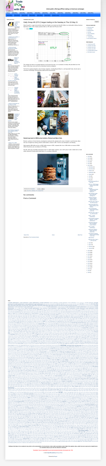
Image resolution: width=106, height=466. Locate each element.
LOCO (64, 375)
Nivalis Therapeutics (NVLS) (71, 389)
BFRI (59, 322)
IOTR (80, 366)
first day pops (72, 352)
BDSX (94, 321)
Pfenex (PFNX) (31, 399)
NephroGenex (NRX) (62, 388)
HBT (38, 361)
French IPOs (50, 354)
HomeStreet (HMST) (78, 362)
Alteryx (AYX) (12, 314)
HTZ (41, 363)
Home (8, 12)
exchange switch (23, 350)
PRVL (19, 402)
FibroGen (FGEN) (20, 352)
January (90, 248)
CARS (33, 329)
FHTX (9, 352)
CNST (61, 334)
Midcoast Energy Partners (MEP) (92, 382)
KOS (38, 371)
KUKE (74, 371)
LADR (97, 371)
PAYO (20, 397)
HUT (51, 363)
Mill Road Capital (38, 383)
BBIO (66, 321)
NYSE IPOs (89, 29)
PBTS (31, 397)
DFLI (97, 341)
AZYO (41, 321)
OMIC (77, 393)
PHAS (52, 399)
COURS (9, 337)
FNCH (43, 353)
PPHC (35, 401)
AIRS (93, 312)
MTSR (43, 386)
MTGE (33, 386)
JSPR (72, 369)
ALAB (19, 313)
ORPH (77, 395)
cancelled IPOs (91, 327)
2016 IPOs (90, 12)
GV (17, 361)
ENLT (59, 348)
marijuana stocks (66, 378)
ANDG (38, 316)
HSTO (34, 363)
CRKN (57, 337)
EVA (61, 349)
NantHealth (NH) (84, 386)
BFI (57, 322)
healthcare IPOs (65, 361)
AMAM (26, 314)
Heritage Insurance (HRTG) (93, 361)
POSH (87, 400)
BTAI (49, 326)
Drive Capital (57, 343)
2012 (89, 265)
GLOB (83, 357)
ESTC (35, 349)
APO (26, 317)
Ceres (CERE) (47, 330)
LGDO (57, 374)
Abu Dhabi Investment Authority (51, 309)
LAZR (57, 373)
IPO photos (95, 366)
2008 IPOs (54, 304)
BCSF (85, 321)
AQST (82, 317)
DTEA (81, 343)
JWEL (91, 369)
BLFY (11, 325)
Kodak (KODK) (34, 371)
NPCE (67, 390)
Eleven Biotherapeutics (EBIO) (72, 346)
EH (51, 346)
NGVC (46, 389)
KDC (42, 370)
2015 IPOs (9, 15)
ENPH (61, 348)
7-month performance (61, 308)
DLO (75, 342)
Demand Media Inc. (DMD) (69, 341)
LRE (26, 377)
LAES (9, 373)
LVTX (85, 377)
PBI (22, 397)
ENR (63, 348)
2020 (89, 250)
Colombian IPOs (95, 334)
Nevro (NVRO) (78, 388)
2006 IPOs (46, 304)
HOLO (56, 362)
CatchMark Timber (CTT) (50, 329)
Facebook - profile (47, 350)
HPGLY (20, 363)
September (91, 172)
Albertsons (30, 313)
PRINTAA (64, 401)
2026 (89, 156)
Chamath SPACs (90, 330)
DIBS (24, 342)
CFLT (74, 330)
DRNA (66, 343)
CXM (87, 338)
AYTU (33, 321)
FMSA (41, 353)
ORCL (69, 395)
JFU (20, 369)
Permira (78, 397)
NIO (60, 389)
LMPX (49, 375)
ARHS (58, 318)
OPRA (49, 395)
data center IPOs (56, 339)
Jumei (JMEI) (77, 369)
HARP (31, 361)
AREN (53, 318)
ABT (42, 309)
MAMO (23, 378)
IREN (36, 367)
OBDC (72, 392)
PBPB (28, 397)
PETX (23, 399)
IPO (86, 366)
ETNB (42, 349)
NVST (43, 392)
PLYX (69, 400)
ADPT (45, 310)
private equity (74, 401)
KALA (97, 369)
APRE (72, 317)
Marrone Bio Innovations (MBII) (19, 379)
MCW (95, 379)
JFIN (16, 369)
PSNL (32, 402)
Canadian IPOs (85, 327)
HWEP (56, 363)
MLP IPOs (80, 383)
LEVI (32, 374)
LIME (91, 374)
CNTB (66, 334)
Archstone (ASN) (31, 318)
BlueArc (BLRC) (36, 325)
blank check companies (88, 323)
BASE (59, 321)
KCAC (39, 370)
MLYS (83, 383)
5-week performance (91, 306)
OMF (72, 393)
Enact (18, 348)
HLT (49, 362)
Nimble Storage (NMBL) (54, 389)
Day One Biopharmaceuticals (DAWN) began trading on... (93, 190)
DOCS (11, 343)
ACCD (66, 309)
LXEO (95, 377)
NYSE (61, 392)
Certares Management (57, 330)
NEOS (57, 388)
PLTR (65, 400)
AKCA (11, 313)
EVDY (68, 349)
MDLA (11, 381)
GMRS (31, 358)
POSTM (15, 401)
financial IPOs (43, 352)
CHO (22, 333)
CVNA (76, 338)
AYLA (30, 321)
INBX (63, 365)
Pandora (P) (43, 396)
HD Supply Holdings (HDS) (53, 361)
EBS (97, 345)
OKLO (41, 393)
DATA (52, 339)
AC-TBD (61, 309)
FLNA (15, 353)
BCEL (82, 321)
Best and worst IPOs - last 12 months (44, 322)
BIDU (70, 322)
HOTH (13, 363)
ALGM (59, 313)
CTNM (32, 338)
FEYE (88, 350)
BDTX (97, 321)
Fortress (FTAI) (76, 353)
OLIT (52, 393)
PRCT (44, 401)
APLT (20, 317)
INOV (27, 366)
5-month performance (81, 306)
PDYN (44, 397)
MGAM (97, 381)
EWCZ (18, 350)
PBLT (26, 397)
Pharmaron (49, 399)
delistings (35, 341)
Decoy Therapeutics (14, 341)
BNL (50, 325)
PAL (35, 396)
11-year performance (72, 302)
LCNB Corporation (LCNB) (77, 373)
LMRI (51, 375)
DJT (70, 342)
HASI (33, 361)
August (90, 174)
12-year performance (80, 302)
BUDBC (70, 326)
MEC (28, 381)
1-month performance (13, 302)
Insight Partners (37, 366)
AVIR (14, 321)
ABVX (59, 309)
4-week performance (61, 306)
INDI (82, 365)
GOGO (48, 358)
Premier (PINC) (48, 401)
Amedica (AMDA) (55, 314)
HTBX (36, 363)
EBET (93, 345)
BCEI (80, 321)
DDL (95, 339)
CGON (80, 330)
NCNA (44, 388)
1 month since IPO (91, 44)
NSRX (90, 390)
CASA (37, 329)
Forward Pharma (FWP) (84, 353)
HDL (59, 361)
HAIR (26, 361)
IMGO (39, 365)
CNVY (73, 334)
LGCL (52, 374)
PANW (47, 396)
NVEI (35, 392)
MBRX (68, 379)
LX (90, 377)
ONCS (94, 393)
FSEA (86, 354)
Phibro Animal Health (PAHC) (66, 399)
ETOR (44, 349)
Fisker (82, 352)
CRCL (40, 337)
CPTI (31, 337)
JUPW (89, 369)
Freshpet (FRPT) (58, 354)
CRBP (36, 337)
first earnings (78, 352)
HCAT (40, 361)
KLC (81, 370)
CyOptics (18, 339)
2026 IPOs (14, 12)
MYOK (65, 386)
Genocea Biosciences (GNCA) (20, 357)
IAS (68, 363)
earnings (89, 32)
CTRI (37, 338)
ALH (61, 313)
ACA (64, 309)
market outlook (80, 378)
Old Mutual (49, 393)
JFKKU (18, 369)
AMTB (24, 316)
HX (58, 363)
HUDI (45, 363)
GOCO (46, 358)
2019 (89, 252)
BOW (74, 325)
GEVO (38, 357)
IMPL (44, 365)
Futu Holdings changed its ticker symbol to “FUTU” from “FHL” (13, 131)
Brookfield (28, 326)
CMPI (40, 334)
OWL (15, 396)
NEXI (22, 389)
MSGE (13, 386)
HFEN (11, 362)
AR (86, 317)
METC (87, 381)
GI (49, 357)
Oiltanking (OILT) (37, 393)
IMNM (42, 365)
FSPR (92, 354)
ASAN (97, 318)
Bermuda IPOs (34, 322)
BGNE (64, 322)
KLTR (88, 370)
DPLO (41, 343)
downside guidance (31, 343)
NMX (89, 389)
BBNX (68, 321)
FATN (75, 350)
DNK (90, 342)
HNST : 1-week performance (92, 216)
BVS (81, 326)
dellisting (53, 341)
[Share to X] (41, 189)
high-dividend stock (28, 362)
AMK (86, 314)
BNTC (57, 325)
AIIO (81, 312)
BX (90, 326)
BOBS (61, 325)
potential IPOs (26, 401)
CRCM (43, 337)
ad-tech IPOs (95, 309)
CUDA (41, 338)
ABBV (25, 309)
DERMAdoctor (89, 341)
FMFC (38, 353)
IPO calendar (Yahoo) (91, 38)
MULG (55, 386)
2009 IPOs (58, 304)
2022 (89, 163)
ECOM (20, 346)
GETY (35, 357)
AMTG (26, 316)
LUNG (68, 377)
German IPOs (31, 357)
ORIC (72, 395)
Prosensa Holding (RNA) (93, 401)
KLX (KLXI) (92, 370)
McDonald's (79, 379)
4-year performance (70, 306)
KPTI (40, 371)
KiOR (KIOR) (58, 370)
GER (27, 357)
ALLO (80, 313)
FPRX (26, 354)
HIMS (33, 362)
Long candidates (90, 33)
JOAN (62, 369)
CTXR (39, 338)
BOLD (67, 325)
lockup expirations (59, 375)
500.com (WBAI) (18, 308)
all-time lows (72, 313)
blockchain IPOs (22, 325)
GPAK (74, 358)
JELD (14, 369)
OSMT (86, 395)
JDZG (11, 369)
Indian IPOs (85, 365)
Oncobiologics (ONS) (89, 393)
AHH (56, 312)
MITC (59, 383)
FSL (88, 354)
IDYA (93, 363)
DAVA (67, 339)
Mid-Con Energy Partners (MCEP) (65, 382)
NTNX (11, 392)
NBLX (32, 388)
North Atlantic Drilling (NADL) (35, 390)
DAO (47, 339)
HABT (24, 361)
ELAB (60, 346)
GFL (40, 357)
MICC (40, 382)
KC (37, 370)
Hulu (49, 363)
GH (45, 357)
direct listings (59, 342)
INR (28, 366)
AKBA (9, 313)
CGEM (78, 330)
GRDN (94, 358)
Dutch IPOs (23, 345)
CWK (85, 338)
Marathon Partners (50, 378)
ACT (85, 309)
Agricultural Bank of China (48, 312)
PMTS (77, 400)
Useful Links (55, 15)
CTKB (30, 338)
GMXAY (34, 358)
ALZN (23, 314)
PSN (30, 402)
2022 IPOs (45, 12)
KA (95, 369)
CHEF (24, 331)
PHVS (75, 399)
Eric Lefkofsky (18, 349)
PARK (59, 396)
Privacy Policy (69, 401)
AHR (66, 312)
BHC (68, 322)
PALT (37, 396)
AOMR (89, 316)
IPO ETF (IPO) (89, 366)
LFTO (47, 374)
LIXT (39, 375)
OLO (61, 393)
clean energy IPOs (73, 333)
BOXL (78, 325)
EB (82, 345)
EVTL (16, 350)
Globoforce (91, 357)
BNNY (52, 325)
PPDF (33, 401)
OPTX (56, 395)
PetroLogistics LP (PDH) (15, 399)
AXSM (28, 321)
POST (95, 400)
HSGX (31, 363)
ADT (57, 310)
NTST (14, 392)
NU (15, 392)
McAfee (73, 379)
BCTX (87, 321)
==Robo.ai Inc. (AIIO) (12, 142)
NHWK (48, 389)
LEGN (9, 374)
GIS (67, 357)
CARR (30, 329)
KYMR (86, 371)
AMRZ (19, 316)
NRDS (75, 390)
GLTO (21, 358)
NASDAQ (33, 190)
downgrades (25, 343)
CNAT (47, 334)
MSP (21, 386)
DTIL (84, 343)
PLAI (16, 400)
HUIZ (47, 363)
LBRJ (63, 373)
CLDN (66, 333)
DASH (49, 339)
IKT (31, 365)
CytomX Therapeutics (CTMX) (27, 339)
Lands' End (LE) (15, 373)
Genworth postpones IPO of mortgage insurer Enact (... (93, 223)
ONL (17, 395)
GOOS (69, 358)
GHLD (48, 357)
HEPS (87, 361)
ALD (39, 313)
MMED (89, 383)
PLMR (53, 400)
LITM (30, 375)
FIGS (39, 352)
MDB (97, 379)
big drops (74, 322)
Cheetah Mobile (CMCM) (18, 331)
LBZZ (68, 373)
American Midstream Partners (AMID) (74, 314)
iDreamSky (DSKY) (86, 363)
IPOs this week (90, 27)
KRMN (45, 371)
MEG (55, 381)
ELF (78, 346)
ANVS (87, 316)
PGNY (40, 399)
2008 (89, 272)
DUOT (20, 345)
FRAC (32, 354)
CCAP (93, 329)
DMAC (78, 342)
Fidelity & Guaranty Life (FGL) (29, 352)
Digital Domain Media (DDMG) (38, 342)
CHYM (36, 333)
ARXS (93, 318)
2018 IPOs (75, 12)
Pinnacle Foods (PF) (85, 399)
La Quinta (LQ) (93, 371)
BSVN (47, 326)
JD (95, 367)
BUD (65, 326)
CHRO (28, 333)
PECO (49, 397)
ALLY (82, 313)
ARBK (97, 317)
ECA (9, 346)
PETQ (9, 399)
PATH (91, 396)
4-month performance (51, 306)
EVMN (89, 349)
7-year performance (71, 308)
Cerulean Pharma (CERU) (66, 330)
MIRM (54, 383)
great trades (15, 359)
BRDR (95, 325)
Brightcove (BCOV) (11, 326)
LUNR (71, 377)
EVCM (65, 349)
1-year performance (34, 302)
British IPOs (22, 326)
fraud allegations (45, 354)
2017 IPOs (83, 12)
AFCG (9, 312)
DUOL (17, 345)
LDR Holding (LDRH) (89, 373)
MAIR (21, 378)
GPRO (77, 358)
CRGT (51, 337)
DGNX (9, 342)
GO (43, 358)
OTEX (90, 395)
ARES (56, 318)
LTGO (35, 377)
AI (67, 312)
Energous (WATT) (47, 348)
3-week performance (19, 306)
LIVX (37, 375)
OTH (93, 395)
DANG (36, 339)
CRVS (74, 337)
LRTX (28, 377)
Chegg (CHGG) (28, 331)
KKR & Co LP (75, 370)
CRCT (46, 337)
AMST (21, 316)
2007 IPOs (50, 304)
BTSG (61, 326)
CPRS (29, 337)
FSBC (81, 354)
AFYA (18, 312)
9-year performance (17, 309)
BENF (30, 322)
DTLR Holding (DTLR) (89, 343)
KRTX (56, 371)
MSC (9, 386)
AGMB (40, 312)
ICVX (81, 363)
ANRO (72, 316)
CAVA (68, 329)
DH (11, 342)
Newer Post (26, 234)
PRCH (42, 401)
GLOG (95, 357)
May (90, 179)
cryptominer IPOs (92, 337)
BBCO (64, 321)
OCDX (79, 392)
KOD (31, 371)
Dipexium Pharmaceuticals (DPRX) (50, 342)
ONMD (19, 395)
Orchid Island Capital (64, 395)
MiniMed (51, 383)
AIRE (88, 312)
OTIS (95, 395)
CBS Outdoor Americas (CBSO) (84, 329)
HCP (45, 361)
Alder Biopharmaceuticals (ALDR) (49, 313)
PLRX (58, 400)
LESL (27, 374)
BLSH (28, 325)
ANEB (47, 316)
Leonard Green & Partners (20, 374)
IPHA (82, 366)
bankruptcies (52, 321)
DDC (91, 339)
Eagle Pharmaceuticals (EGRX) (54, 345)
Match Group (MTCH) (41, 379)
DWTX (28, 345)
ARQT (81, 318)
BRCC (92, 325)
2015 (89, 259)
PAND (39, 396)
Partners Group (82, 396)
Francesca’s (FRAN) (38, 354)
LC (69, 373)
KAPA (21, 370)
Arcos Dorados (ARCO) (38, 318)
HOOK (97, 362)
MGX (28, 382)
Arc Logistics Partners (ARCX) (20, 318)
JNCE (58, 369)
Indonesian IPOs (93, 365)
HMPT (51, 362)
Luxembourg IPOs (75, 377)
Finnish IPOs (49, 352)
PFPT (37, 399)
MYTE (68, 386)
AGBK (20, 312)
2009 (89, 270)
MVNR (57, 386)
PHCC (57, 399)
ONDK (97, 393)
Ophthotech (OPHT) (44, 395)
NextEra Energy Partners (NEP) (29, 389)
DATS (65, 339)
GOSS (72, 358)
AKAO (97, 312)
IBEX (70, 363)
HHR (21, 362)
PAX (14, 397)
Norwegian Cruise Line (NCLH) (46, 390)
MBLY (66, 379)
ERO (22, 349)
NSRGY (87, 390)
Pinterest (93, 399)
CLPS (28, 334)
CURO (52, 338)
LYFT (11, 378)
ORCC (59, 395)
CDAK (97, 329)
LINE (93, 374)
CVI (74, 338)
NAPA (95, 386)
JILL (40, 369)
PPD (30, 401)
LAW (52, 373)
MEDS (53, 381)
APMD (24, 317)
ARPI (79, 318)
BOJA (64, 325)
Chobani (24, 333)
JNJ (60, 369)
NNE (91, 389)
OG (23, 393)
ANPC (69, 316)
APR (70, 317)
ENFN (57, 348)
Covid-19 (12, 337)
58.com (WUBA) (24, 308)
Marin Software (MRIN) (73, 378)
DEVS (93, 341)
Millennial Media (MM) (46, 383)
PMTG (74, 400)
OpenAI (32, 395)
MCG (85, 379)
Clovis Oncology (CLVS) (22, 334)
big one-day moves (80, 322)
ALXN (18, 314)
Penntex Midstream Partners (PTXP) (58, 397)
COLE (91, 334)
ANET (49, 316)
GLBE (72, 357)
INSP (51, 366)
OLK (54, 393)
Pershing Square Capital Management (87, 397)
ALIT (63, 313)
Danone (44, 339)
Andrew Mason (42, 316)
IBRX (72, 363)
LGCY (54, 374)
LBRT (65, 373)
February (91, 246)
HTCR (39, 363)
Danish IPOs (40, 339)
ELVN (90, 346)
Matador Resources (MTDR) (33, 379)
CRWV (79, 337)
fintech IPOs (54, 352)
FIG (35, 352)
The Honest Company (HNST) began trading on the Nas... (94, 234)
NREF (80, 390)
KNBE (9, 371)
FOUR (9, 354)
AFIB (13, 312)
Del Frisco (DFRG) (30, 341)
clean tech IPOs (80, 333)
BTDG (54, 326)
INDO (89, 365)
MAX (62, 379)
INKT (9, 366)
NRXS (85, 390)
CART (35, 329)
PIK (78, 399)
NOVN (62, 390)
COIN (89, 334)
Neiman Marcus (53, 388)
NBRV (35, 388)
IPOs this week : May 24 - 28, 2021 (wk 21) (94, 202)
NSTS (93, 390)
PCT (33, 397)
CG (76, 330)
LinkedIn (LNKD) (11, 375)
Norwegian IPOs (55, 390)
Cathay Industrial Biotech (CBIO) (60, 329)
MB (64, 379)
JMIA (53, 369)
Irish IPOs (40, 367)
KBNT (36, 370)
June (90, 177)
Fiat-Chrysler (14, 352)
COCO (86, 334)
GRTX (63, 359)
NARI (97, 386)
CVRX (81, 338)
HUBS (43, 363)
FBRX (79, 350)
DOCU (14, 343)
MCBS (76, 379)
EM (94, 346)
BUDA (68, 326)
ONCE (84, 393)
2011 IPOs (39, 15)
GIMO (65, 357)
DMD (81, 342)
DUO (15, 345)
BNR (54, 325)
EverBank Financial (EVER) (76, 349)
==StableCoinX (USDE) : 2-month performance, (13, 37)
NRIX (82, 390)
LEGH (97, 373)
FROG (71, 354)
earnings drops (70, 345)
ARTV (88, 318)
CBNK (74, 329)
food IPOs (60, 353)
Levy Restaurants (36, 374)
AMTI (29, 316)
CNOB (56, 334)
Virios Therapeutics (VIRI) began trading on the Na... (93, 209)
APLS (17, 317)
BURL (75, 326)
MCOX (88, 379)
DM (76, 342)
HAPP (29, 361)
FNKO (46, 353)
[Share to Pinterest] (44, 189)
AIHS (77, 312)
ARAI (88, 317)
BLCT (9, 325)
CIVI (48, 333)
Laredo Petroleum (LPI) (23, 373)
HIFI (23, 362)
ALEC (57, 313)
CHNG (20, 333)
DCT (89, 339)
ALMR (84, 313)
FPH (24, 354)
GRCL (92, 358)
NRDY (78, 390)
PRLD (80, 401)
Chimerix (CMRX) (68, 331)
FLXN (30, 353)
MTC (25, 386)
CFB (72, 330)
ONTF (24, 395)
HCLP (43, 361)
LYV (15, 378)
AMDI (51, 314)
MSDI (11, 386)
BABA (44, 321)
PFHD (35, 399)
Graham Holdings (88, 358)
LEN (14, 374)
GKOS (69, 357)
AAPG (22, 309)
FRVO (79, 354)
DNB (85, 342)
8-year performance (90, 308)
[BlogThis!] (39, 189)
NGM (40, 389)
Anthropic (81, 316)
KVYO (83, 371)
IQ (25, 367)
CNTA (63, 334)
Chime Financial (62, 331)
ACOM (82, 309)
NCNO (46, 388)
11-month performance (63, 302)
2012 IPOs (32, 15)
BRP (34, 326)
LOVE (95, 375)
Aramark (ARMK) (93, 317)
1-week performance (23, 302)
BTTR (63, 326)
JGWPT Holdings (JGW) (27, 369)
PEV (25, 399)
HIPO (43, 362)
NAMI (80, 386)
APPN (68, 317)
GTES (82, 359)
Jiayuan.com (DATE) (35, 369)
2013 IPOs (24, 15)
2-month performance (19, 304)
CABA (28, 327)
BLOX (26, 325)
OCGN (86, 392)
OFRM (13, 393)
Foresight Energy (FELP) (66, 353)
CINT (41, 333)
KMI (95, 370)
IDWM (91, 363)
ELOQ (88, 346)
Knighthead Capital (13, 371)
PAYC (18, 397)
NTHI (97, 390)
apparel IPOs (31, 317)
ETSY (47, 349)
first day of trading (64, 352)
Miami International (32, 382)
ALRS (97, 313)
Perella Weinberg (68, 397)
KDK (43, 370)
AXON (25, 321)
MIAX (37, 382)
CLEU (97, 333)
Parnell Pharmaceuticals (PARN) (65, 396)
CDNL (12, 330)
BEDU (13, 322)
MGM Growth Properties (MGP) (13, 382)
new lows (85, 388)
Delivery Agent (40, 341)
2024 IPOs (30, 12)
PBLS (24, 397)
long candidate (87, 375)
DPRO (44, 343)
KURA (79, 371)
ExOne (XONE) (38, 350)
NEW (82, 388)
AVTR (21, 321)
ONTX (27, 395)
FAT (63, 350)
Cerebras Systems (41, 330)
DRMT (64, 343)
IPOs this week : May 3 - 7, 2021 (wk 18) (94, 240)
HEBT (78, 361)
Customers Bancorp (59, 338)
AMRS (16, 316)
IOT (78, 366)
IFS (95, 363)
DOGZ (16, 343)
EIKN (58, 346)
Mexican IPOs (91, 381)
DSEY (74, 343)
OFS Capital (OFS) (18, 393)
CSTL (23, 338)
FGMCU (93, 350)
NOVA (60, 390)
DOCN (9, 343)
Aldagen (41, 313)
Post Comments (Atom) (34, 237)
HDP (60, 361)
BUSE (78, 326)
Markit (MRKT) (93, 378)
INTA (55, 366)
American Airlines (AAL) (63, 314)
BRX (38, 326)
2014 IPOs (17, 15)
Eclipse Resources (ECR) (14, 346)
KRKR (43, 371)
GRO (55, 359)
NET (67, 388)
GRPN (58, 359)
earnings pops (77, 345)
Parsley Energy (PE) (75, 396)
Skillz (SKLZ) (91, 237)
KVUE (81, 371)
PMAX (72, 400)
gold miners (52, 358)
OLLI (56, 393)
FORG (73, 353)
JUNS (86, 369)
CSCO (97, 337)
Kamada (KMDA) (17, 370)
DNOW (92, 342)
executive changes (29, 350)
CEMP (21, 330)
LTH (36, 377)
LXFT (97, 377)
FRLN (67, 354)
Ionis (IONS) (75, 366)
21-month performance (81, 305)
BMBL (43, 325)
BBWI (71, 321)
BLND (17, 325)
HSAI (29, 363)
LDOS (84, 373)
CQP (33, 337)
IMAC (37, 365)
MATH (47, 379)
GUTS (16, 361)
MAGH (19, 378)
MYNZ (62, 386)
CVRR (78, 338)
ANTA (78, 316)
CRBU (38, 337)
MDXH (24, 381)
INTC (57, 366)
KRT (54, 371)
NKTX (80, 389)
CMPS (42, 334)
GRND (53, 359)
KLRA (86, 370)
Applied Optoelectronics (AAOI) (61, 317)
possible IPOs (91, 400)
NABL (70, 386)
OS (78, 395)
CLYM (35, 334)
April (90, 242)
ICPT (79, 363)
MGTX (26, 382)
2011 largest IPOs (87, 304)
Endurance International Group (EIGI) (26, 348)
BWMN (86, 326)
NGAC (38, 389)
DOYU (36, 343)
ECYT (25, 346)
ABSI (40, 309)
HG (13, 362)
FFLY (90, 350)
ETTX (49, 349)
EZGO (43, 350)
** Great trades (90, 36)
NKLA (77, 389)
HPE (18, 363)
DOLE (19, 343)
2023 (89, 161)
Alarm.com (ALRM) (23, 313)
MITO (61, 383)
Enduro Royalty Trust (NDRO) (38, 348)
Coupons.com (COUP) (91, 335)
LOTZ (93, 375)
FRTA (77, 354)
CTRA (34, 338)
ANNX (67, 316)
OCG (84, 392)
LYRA (13, 378)
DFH (95, 341)
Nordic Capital (17, 390)
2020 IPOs (60, 12)
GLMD (81, 357)
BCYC (89, 321)
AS (95, 318)
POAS (82, 400)
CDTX (17, 330)
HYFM (60, 363)
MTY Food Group (47, 386)
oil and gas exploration (29, 393)
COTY (82, 335)
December (91, 167)
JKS (49, 369)
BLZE (41, 325)
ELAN (62, 346)
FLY (32, 353)
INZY (69, 366)
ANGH (52, 316)
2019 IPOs (68, 12)
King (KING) (53, 370)
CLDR (68, 333)
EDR (32, 346)
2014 (89, 261)
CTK (27, 338)
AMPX (12, 316)
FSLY (90, 354)
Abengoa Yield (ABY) (33, 309)
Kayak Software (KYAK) (29, 370)
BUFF (73, 326)
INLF (11, 366)
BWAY (83, 326)
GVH (19, 361)
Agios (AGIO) (36, 312)
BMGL (46, 325)
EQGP (10, 349)
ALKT (65, 313)
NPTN (70, 390)
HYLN (62, 363)
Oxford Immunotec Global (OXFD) (22, 396)
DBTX (81, 339)
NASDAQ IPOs (90, 30)
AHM (61, 312)
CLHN (9, 334)
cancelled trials (13, 329)
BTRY (59, 326)
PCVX (38, 397)
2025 (89, 158)
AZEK (35, 321)
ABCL (27, 309)
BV (79, 326)
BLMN (15, 325)
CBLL (72, 329)
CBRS (77, 329)
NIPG (63, 389)
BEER (15, 322)
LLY (44, 375)
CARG (28, 329)
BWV (89, 326)
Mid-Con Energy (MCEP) (53, 382)
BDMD (92, 321)
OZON (32, 396)
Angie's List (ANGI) (59, 316)
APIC (15, 317)
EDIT (29, 346)
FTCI (97, 354)
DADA (34, 339)
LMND (46, 375)
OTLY (31, 28)
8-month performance (80, 308)
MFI (94, 381)
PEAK (46, 397)
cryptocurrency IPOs (85, 337)
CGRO (83, 330)
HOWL (16, 363)
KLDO (84, 370)
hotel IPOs (10, 363)
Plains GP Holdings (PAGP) (22, 400)
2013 (89, 263)
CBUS (91, 329)
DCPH (87, 339)
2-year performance (38, 304)
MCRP (93, 379)
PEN (51, 397)
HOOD (94, 362)
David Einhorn (71, 339)
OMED (70, 393)
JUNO (83, 369)
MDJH (9, 381)
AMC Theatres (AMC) (46, 314)
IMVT (61, 365)
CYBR (11, 339)
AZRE (39, 321)
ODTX (9, 393)
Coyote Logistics (17, 337)
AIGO (74, 312)
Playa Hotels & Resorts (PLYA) (43, 400)
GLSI (19, 358)
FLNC (18, 353)
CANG (18, 329)
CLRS (30, 334)
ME (26, 381)
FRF (63, 354)
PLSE (60, 400)
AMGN (82, 314)
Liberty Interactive (73, 374)
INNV (19, 366)
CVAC (64, 338)
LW (89, 377)
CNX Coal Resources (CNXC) (79, 334)
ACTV (90, 309)
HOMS (83, 362)
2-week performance (29, 304)
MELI (57, 381)
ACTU (87, 309)
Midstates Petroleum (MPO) (24, 383)
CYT (21, 339)
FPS (28, 354)
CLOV (16, 334)
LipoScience (19, 375)
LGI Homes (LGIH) (62, 374)
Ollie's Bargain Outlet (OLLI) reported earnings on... (93, 194)
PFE (27, 399)
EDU (36, 346)
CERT (52, 330)
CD (95, 329)
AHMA (64, 312)
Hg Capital (16, 362)
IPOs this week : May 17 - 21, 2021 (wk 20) (94, 213)
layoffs (54, 373)
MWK (60, 386)
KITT (72, 370)
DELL (44, 341)
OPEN (29, 395)
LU (44, 377)
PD (40, 397)
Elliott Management (83, 346)
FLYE (34, 353)
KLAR (79, 370)
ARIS (61, 318)
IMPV (46, 365)
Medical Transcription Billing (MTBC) (44, 381)
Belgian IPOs (19, 322)
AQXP (85, 317)
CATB (45, 329)
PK (14, 400)
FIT (83, 352)
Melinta (60, 381)
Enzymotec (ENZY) (88, 348)
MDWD (19, 381)
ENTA (66, 348)
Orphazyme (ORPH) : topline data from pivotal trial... (93, 230)
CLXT (32, 334)
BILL (23, 323)
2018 (89, 254)
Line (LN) (96, 374)
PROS (88, 401)
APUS (77, 317)
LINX (16, 375)
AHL (59, 312)
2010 (89, 268)
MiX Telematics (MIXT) (69, 383)
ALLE (75, 313)
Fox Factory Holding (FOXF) (15, 354)
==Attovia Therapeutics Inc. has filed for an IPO (13, 104)
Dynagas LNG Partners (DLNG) (37, 345)
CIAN (38, 333)
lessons (29, 374)
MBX (71, 379)
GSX (80, 359)
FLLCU (13, 353)
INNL (17, 366)
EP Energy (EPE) (95, 348)
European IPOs (53, 349)
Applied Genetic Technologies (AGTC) (47, 317)
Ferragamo (85, 350)
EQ (8, 349)
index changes (78, 365)
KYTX (89, 371)
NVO (39, 392)
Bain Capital (47, 321)
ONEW (14, 395)
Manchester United (28, 378)
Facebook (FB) (54, 350)
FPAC (22, 354)
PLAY (37, 400)
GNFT (39, 358)
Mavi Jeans (59, 379)
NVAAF (28, 392)
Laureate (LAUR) (47, 373)
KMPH (97, 370)
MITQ (63, 383)
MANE (33, 378)
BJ (62, 323)
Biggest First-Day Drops (91, 322)
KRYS (62, 371)
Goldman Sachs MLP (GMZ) (60, 358)
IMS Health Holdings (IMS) (55, 365)
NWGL (50, 392)
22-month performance (90, 305)
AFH (11, 312)
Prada (37, 401)
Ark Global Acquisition (66, 318)
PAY (15, 397)
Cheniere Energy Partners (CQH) (38, 331)
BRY (40, 326)
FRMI (69, 354)
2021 (89, 165)
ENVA (68, 348)
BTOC (56, 326)
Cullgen (44, 338)
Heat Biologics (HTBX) (73, 361)
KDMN (48, 370)
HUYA (53, 363)
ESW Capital (38, 349)
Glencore (77, 357)
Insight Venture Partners (45, 366)
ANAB (34, 316)
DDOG (9, 341)
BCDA (78, 321)
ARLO (71, 318)
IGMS (97, 363)
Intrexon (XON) (61, 366)
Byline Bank (93, 326)
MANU (45, 378)
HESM (9, 362)
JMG (51, 369)
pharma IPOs (44, 399)
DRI (52, 343)
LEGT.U (11, 374)
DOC (97, 342)
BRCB (90, 325)
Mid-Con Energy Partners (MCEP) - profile (78, 382)
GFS (42, 357)
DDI (93, 339)
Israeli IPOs (49, 367)
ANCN (36, 316)
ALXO (21, 314)
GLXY (24, 358)
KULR (76, 371)
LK (42, 375)
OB (70, 392)
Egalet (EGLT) (48, 346)
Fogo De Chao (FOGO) (54, 353)
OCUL (97, 392)
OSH (83, 395)
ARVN (91, 318)
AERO (79, 310)
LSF (32, 377)
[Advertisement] (59, 4)
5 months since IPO (91, 48)
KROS (50, 371)
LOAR (53, 375)
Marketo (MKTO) (86, 378)
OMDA (67, 393)
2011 (89, 266)
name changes (75, 386)
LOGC (66, 375)
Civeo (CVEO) (44, 333)
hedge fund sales (82, 361)
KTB (71, 371)
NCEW (37, 388)
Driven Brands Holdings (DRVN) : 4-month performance (94, 219)
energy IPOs (52, 348)
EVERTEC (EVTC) (85, 349)
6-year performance (52, 308)
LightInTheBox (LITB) (86, 374)
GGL (44, 357)
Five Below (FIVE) (88, 352)
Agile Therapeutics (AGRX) (29, 312)
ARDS (46, 318)
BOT (71, 325)
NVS (41, 392)
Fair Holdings (60, 350)
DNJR (87, 342)
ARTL (86, 318)
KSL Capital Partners (67, 371)
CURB (49, 338)
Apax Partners (93, 316)
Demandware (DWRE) (78, 341)
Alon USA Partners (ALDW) (91, 313)
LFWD (49, 374)
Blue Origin (32, 325)
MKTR (74, 383)
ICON (77, 363)
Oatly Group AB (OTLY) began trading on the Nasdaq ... (93, 205)
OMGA (74, 393)
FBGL (77, 350)
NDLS (49, 388)
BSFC (45, 326)
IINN (20, 365)
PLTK (62, 400)
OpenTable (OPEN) (37, 395)
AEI (66, 310)
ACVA (92, 309)
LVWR (87, 377)
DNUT (95, 342)
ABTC (44, 309)
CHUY (30, 333)
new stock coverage (15, 389)
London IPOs (70, 375)
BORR (69, 325)
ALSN (9, 314)
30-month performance (38, 306)
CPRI (27, 337)
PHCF (60, 399)
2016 (89, 257)
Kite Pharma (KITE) (67, 370)
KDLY (46, 370)
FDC (81, 350)
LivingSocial (34, 375)
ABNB (38, 309)
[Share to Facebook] (42, 189)
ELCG (65, 346)
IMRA (49, 365)
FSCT (84, 354)
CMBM (37, 334)
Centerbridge (25, 330)
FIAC (11, 352)
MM (85, 383)
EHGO (53, 346)
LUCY (56, 377)
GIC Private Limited (53, 357)
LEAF (95, 373)
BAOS (56, 321)
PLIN (50, 400)
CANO (20, 329)
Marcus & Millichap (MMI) (58, 378)
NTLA (9, 392)
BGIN (61, 322)
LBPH (60, 373)
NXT (55, 392)
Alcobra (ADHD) (35, 313)
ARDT (48, 318)
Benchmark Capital (25, 322)
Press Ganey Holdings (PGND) (56, 401)
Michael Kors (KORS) (45, 382)
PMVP (79, 400)
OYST (29, 396)
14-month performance (89, 302)
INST (53, 366)
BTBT (51, 326)
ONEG (9, 395)
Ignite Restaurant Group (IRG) (13, 365)
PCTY (35, 397)
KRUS (59, 371)
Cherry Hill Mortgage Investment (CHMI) (52, 331)
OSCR (81, 395)
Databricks (62, 339)
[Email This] (38, 189)
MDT (16, 381)
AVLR (16, 321)
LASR (38, 373)
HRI (22, 363)
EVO (92, 349)
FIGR (37, 352)
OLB (46, 393)
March (90, 244)
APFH (9, 317)
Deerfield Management (22, 341)
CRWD (77, 337)
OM (65, 393)
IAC (67, 363)
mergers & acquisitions (67, 381)
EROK (27, 349)
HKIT (47, 362)
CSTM (26, 338)
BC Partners (74, 321)
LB (58, 373)
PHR (73, 399)
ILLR (33, 365)
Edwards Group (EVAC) (41, 346)
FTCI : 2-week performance (92, 227)
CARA (22, 329)
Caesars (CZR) (35, 327)
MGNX (20, 382)
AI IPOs (69, 312)
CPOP (24, 337)
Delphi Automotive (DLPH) (59, 341)
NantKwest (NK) (90, 386)
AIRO (91, 312)
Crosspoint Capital (64, 337)
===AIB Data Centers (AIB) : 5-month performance (17, 24)
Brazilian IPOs (83, 325)
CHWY (33, 333)
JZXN (93, 369)
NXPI (53, 392)
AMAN (28, 314)
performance (74, 397)
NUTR (25, 392)
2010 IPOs (47, 15)
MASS (26, 379)
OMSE (80, 393)
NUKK (22, 392)
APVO (80, 317)
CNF (52, 334)
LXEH (92, 377)
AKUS (16, 313)
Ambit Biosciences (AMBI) (36, 314)
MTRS (38, 386)
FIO (59, 352)
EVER (70, 349)
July (90, 176)
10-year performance (54, 302)
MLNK (76, 383)
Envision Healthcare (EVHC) (74, 348)
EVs (13, 350)
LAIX (11, 373)
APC (97, 316)
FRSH (74, 354)
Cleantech (85, 333)
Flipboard (9, 353)
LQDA (24, 377)
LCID (71, 373)
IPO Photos (89, 35)
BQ (79, 325)
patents (88, 396)
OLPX (63, 393)
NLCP (82, 389)
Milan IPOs (33, 383)
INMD (15, 366)
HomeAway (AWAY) (64, 362)
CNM (54, 334)
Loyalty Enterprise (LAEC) (16, 377)
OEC (11, 393)
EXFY (35, 350)
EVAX (63, 349)
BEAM (10, 322)
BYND (97, 326)
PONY (84, 400)
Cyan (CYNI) (90, 338)
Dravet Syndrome (48, 343)
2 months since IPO (91, 45)
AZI (37, 321)
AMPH (89, 314)
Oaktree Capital (67, 392)
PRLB (78, 401)
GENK (14, 357)
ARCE (26, 318)
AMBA (31, 314)
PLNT (55, 400)
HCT (47, 361)
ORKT (74, 395)
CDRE (14, 330)
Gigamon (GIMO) (61, 357)
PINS (90, 399)
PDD (42, 397)
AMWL (31, 316)
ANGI (54, 316)
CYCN (14, 339)
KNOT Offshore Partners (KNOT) (23, 371)
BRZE (42, 326)
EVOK (94, 349)
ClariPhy (50, 333)
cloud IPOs (12, 334)
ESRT (32, 349)
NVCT (33, 392)
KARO (24, 370)
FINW (57, 352)
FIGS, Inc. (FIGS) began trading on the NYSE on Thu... (93, 185)
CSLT (9, 338)
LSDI (31, 377)
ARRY (84, 318)
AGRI (42, 312)
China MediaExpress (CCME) (88, 331)
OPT (54, 395)
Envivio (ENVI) (82, 348)
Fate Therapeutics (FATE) (68, 350)
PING (80, 399)
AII (79, 312)
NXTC (57, 392)
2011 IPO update (76, 304)
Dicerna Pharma (28, 342)
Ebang (84, 345)
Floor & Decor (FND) (25, 353)
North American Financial (24, 390)
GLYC (26, 358)
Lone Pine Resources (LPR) (78, 375)
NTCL (95, 390)
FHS (97, 350)
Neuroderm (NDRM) (72, 388)
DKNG (72, 342)
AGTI (54, 312)
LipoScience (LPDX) (25, 375)
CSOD (11, 338)
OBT (77, 392)
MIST (57, 383)
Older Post (80, 234)
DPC (39, 343)
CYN (16, 339)
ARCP (44, 318)
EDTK (34, 346)
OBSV (75, 392)
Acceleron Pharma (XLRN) (72, 309)
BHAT (66, 322)
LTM (40, 377)
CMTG (45, 334)
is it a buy (45, 367)
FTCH (95, 354)
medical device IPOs (33, 381)
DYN (30, 345)
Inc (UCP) (66, 365)
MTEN (30, 386)
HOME (59, 362)
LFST (45, 374)
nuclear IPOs (19, 392)
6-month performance (33, 308)
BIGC (85, 322)
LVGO (80, 377)
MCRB (90, 379)
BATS (61, 321)
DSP (76, 343)
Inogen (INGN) (22, 366)
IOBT (71, 366)
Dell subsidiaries (48, 341)
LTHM (39, 377)
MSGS (19, 386)
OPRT (52, 395)
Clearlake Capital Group (91, 333)
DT (77, 343)
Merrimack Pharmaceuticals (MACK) (79, 381)
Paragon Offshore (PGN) (52, 396)
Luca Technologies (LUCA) (50, 377)
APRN (75, 317)
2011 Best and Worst (69, 304)
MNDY (94, 383)
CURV (54, 338)
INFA (97, 365)
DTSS (94, 343)
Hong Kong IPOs (88, 362)
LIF (80, 374)
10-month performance (44, 302)
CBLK (70, 329)
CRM (60, 337)
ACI (78, 309)
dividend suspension (65, 342)
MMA (87, 383)
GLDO (74, 357)
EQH (13, 349)
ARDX (51, 318)
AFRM (15, 312)
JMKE (56, 369)
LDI (82, 373)
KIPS (62, 370)
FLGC (97, 352)
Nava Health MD (18, 388)
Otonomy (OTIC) (11, 396)
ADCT (22, 310)
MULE (52, 386)
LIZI (41, 375)
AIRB (86, 312)
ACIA (80, 309)
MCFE (83, 379)
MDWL (22, 381)
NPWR (72, 390)
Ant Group (75, 316)
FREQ (54, 354)
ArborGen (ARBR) (11, 318)
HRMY (25, 363)
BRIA (97, 325)
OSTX (88, 395)
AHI (58, 312)
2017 (89, 256)
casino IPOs (41, 329)
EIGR (56, 346)
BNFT (48, 325)
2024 (89, 160)
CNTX (70, 334)
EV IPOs (58, 349)
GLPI (17, 358)
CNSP (58, 334)
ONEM (12, 395)
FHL (95, 350)
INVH (65, 366)
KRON (48, 371)
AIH (75, 312)
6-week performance (44, 308)
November (91, 168)
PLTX (67, 400)
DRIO (54, 343)
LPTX (22, 377)
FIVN (93, 352)
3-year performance (28, 306)
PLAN (28, 400)
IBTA (75, 363)
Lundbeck (65, 377)
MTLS (35, 386)
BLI (13, 325)
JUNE (81, 369)
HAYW (36, 361)
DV (26, 345)
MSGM (16, 386)
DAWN (75, 339)
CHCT (12, 331)
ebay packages (88, 345)
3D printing (44, 306)
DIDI (32, 342)
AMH (84, 314)
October (90, 170)
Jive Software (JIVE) (44, 369)
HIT (45, 362)
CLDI (63, 333)
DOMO (21, 343)
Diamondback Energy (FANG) (17, 342)
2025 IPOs (22, 12)
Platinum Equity (33, 400)
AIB (71, 312)
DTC (79, 343)
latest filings (42, 373)
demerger (84, 341)
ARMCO (73, 318)
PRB (39, 401)
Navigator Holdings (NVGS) (26, 388)
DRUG (69, 343)
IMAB (35, 365)
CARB (25, 329)
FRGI (65, 354)
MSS (23, 386)
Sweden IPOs (40, 190)
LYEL (9, 378)
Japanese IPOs (85, 367)
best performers (54, 322)
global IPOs (87, 357)
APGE (11, 317)
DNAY (83, 342)
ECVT (23, 346)
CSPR (14, 338)
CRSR (69, 337)
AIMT (83, 312)
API (13, 317)
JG (22, 369)
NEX (19, 389)
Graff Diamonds (81, 358)
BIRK (57, 323)
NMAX (87, 389)
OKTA (44, 393)
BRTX (36, 326)
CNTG (68, 334)
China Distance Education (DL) (77, 331)
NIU (64, 389)
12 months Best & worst (92, 50)
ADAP (19, 310)
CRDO (48, 337)
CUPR (47, 338)
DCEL (85, 339)
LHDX (67, 374)
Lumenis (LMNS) (60, 377)
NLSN (85, 389)
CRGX (53, 337)
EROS (30, 349)
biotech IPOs (42, 323)
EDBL (27, 346)
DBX (83, 339)
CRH (55, 337)
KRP (52, 371)
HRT (27, 363)
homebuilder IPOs (71, 362)
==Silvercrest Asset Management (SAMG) (12, 48)
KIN (50, 370)
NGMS (43, 389)
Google (66, 358)
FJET (95, 352)
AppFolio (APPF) (37, 317)
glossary (14, 358)
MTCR (28, 386)
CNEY (50, 334)
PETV (21, 399)
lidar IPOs (78, 374)
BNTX (59, 325)
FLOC (20, 353)
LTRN (43, 377)
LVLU (83, 377)
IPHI (84, 366)
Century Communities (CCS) (33, 330)
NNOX (94, 389)
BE (8, 322)
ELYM (93, 346)
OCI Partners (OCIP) (91, 392)
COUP (85, 335)
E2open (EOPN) (46, 345)
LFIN (41, 374)
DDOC (97, 339)
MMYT (92, 383)
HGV (19, 362)
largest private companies (32, 373)
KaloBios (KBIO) (11, 370)
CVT (83, 338)
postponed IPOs (20, 401)
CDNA (9, 330)
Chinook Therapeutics (15, 333)
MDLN (14, 381)
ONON (22, 395)
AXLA (23, 321)
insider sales (32, 366)
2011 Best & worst (91, 52)
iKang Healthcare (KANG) (25, 365)
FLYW (36, 353)
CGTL (86, 330)
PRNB (83, 401)
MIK (30, 383)
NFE (36, 389)
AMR (14, 316)
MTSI (40, 386)
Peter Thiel (96, 397)
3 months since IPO (91, 47)
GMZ (37, 358)
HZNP (65, 363)
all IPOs (68, 313)
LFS (42, 374)
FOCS (48, 353)
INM (12, 366)
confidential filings (34, 335)
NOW (65, 390)
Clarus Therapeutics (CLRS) (57, 333)
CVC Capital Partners (69, 338)
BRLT (25, 326)
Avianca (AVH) (10, 321)
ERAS (15, 349)
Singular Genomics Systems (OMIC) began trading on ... (93, 198)
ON (81, 393)
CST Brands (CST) (18, 338)
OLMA (59, 393)
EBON (95, 345)
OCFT (82, 392)
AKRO (14, 313)
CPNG (22, 337)
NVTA (46, 392)
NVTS (48, 392)
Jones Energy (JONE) (67, 369)
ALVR (16, 314)
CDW (19, 330)
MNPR (97, 383)
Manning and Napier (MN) (39, 378)
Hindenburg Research (38, 362)
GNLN (42, 358)
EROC (25, 349)
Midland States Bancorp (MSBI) (13, 383)
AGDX (22, 312)
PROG (85, 401)
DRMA (61, 343)
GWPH (21, 361)
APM (22, 317)
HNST (54, 362)
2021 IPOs (52, 12)
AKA (95, 312)
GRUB (66, 359)
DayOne (78, 339)
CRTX (71, 337)
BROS (31, 326)
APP (28, 317)
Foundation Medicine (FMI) (93, 353)
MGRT (23, 382)
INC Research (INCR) (72, 365)
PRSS (9, 402)
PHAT (55, 399)
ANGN (64, 316)
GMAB (29, 358)
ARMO (76, 318)
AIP (84, 312)
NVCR (30, 392)
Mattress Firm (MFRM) (52, 379)
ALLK (78, 313)
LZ (16, 378)
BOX (76, 325)
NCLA (41, 388)
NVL (37, 392)
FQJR (30, 354)
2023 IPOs (37, 12)
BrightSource (17, 326)
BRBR (87, 325)
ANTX (84, 316)
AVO (18, 321)
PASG (86, 396)
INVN (67, 366)
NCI (39, 388)
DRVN (71, 343)
